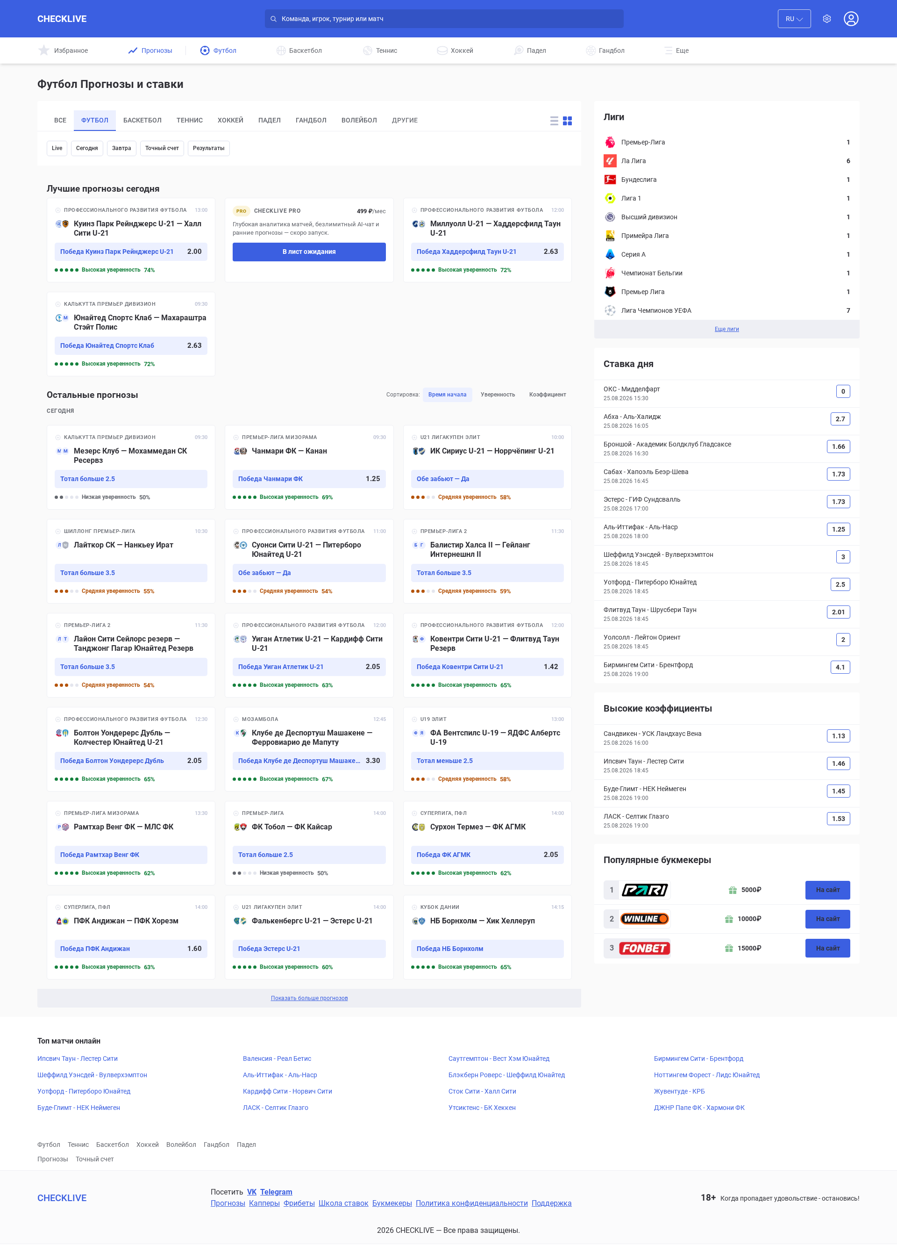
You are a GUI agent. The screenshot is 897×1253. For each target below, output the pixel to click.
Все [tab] (60, 120)
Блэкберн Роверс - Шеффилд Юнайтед (506, 1075)
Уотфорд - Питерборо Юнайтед (83, 1091)
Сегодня (87, 148)
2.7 (840, 419)
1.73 (838, 474)
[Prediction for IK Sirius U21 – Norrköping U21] (487, 467)
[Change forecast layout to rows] (554, 120)
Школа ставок (344, 1203)
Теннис (78, 1144)
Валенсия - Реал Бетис (277, 1058)
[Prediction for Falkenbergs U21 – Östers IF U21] (309, 937)
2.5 (840, 584)
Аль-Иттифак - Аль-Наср (280, 1075)
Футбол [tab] (94, 120)
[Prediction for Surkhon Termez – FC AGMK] (487, 843)
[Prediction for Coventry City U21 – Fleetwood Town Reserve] (487, 655)
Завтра (121, 148)
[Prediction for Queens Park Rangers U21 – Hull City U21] (131, 240)
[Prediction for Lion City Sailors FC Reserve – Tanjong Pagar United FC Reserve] (131, 655)
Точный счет (162, 148)
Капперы (264, 1203)
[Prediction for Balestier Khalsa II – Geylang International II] (487, 561)
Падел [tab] (269, 120)
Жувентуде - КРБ (679, 1091)
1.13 (838, 736)
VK (251, 1192)
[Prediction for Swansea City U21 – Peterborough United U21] (309, 561)
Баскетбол (112, 1144)
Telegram (276, 1192)
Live (57, 148)
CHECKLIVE (61, 18)
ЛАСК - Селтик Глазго (275, 1107)
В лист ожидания (309, 251)
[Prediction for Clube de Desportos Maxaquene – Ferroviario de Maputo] (309, 749)
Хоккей (147, 1144)
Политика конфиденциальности (472, 1203)
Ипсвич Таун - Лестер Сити (77, 1058)
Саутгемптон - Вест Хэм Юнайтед (498, 1058)
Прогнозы (52, 1159)
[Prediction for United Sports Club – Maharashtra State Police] (131, 334)
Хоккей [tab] (230, 120)
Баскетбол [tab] (142, 120)
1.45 (838, 791)
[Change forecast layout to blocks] (567, 120)
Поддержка (552, 1203)
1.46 (838, 763)
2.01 (838, 612)
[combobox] (794, 18)
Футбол (48, 1144)
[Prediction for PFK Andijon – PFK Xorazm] (131, 937)
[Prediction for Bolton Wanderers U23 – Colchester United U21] (131, 749)
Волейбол (181, 1144)
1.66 (838, 446)
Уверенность (498, 394)
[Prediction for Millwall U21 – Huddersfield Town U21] (487, 240)
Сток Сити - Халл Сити (482, 1091)
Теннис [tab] (190, 120)
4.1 (840, 667)
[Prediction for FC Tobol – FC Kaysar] (309, 843)
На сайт (828, 889)
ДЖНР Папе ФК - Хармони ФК (699, 1107)
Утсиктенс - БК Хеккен (482, 1107)
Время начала (447, 394)
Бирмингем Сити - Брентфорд (698, 1058)
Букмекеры (392, 1203)
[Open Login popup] (851, 18)
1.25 (838, 529)
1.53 (838, 818)
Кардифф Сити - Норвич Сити (287, 1091)
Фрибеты (299, 1203)
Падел (246, 1144)
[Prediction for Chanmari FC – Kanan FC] (309, 467)
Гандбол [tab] (311, 120)
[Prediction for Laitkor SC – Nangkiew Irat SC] (131, 561)
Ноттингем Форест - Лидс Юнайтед (707, 1075)
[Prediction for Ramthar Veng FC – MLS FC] (131, 843)
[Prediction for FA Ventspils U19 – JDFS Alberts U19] (487, 749)
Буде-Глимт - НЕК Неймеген (78, 1107)
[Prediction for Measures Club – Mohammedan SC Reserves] (131, 467)
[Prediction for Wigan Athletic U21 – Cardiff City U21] (309, 655)
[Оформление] (827, 18)
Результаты (209, 148)
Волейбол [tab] (359, 120)
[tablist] (287, 120)
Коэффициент (547, 394)
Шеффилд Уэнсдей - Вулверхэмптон (92, 1075)
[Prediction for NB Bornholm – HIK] (487, 937)
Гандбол (216, 1144)
